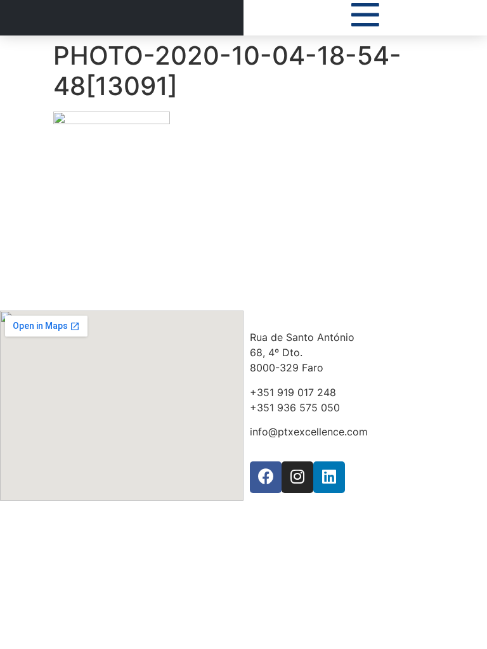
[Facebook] (266, 477)
